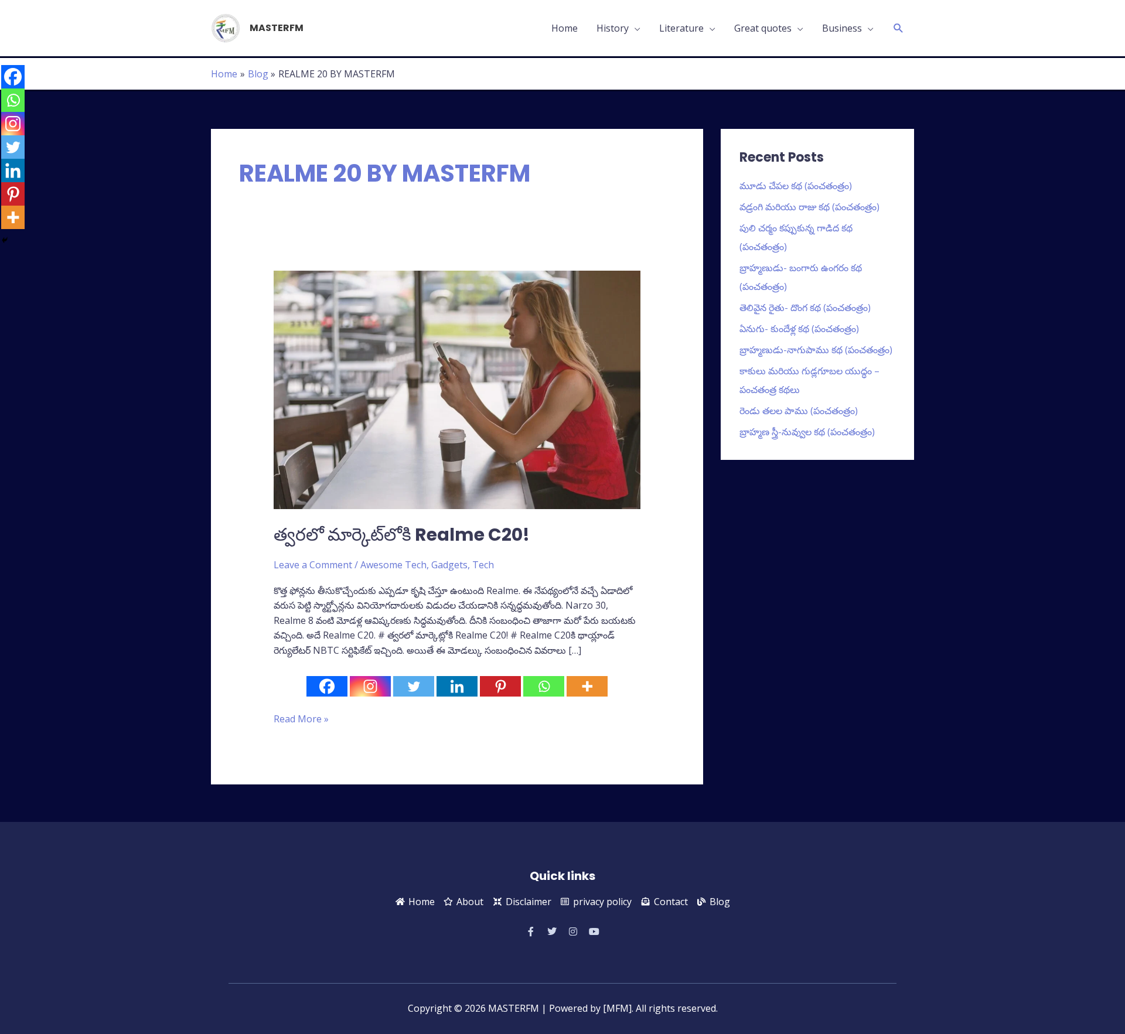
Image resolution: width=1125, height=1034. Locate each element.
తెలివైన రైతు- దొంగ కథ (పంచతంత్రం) (805, 307)
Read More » (301, 718)
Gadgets (449, 564)
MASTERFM (277, 28)
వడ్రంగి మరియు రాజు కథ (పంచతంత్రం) (809, 206)
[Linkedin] (457, 686)
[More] (587, 686)
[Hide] (4, 240)
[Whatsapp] (543, 686)
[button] (898, 28)
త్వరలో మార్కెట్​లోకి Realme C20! (402, 534)
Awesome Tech (393, 564)
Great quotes (763, 28)
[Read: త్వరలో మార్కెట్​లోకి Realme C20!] (457, 389)
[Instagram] (370, 686)
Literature (681, 28)
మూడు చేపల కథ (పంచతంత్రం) (795, 185)
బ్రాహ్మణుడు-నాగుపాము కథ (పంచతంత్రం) (815, 349)
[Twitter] (413, 686)
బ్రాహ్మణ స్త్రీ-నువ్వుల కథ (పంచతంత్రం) (807, 431)
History (612, 28)
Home (564, 28)
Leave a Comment (313, 564)
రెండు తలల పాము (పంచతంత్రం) (798, 410)
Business (842, 28)
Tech (483, 564)
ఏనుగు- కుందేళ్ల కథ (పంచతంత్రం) (799, 328)
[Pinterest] (500, 686)
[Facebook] (326, 686)
